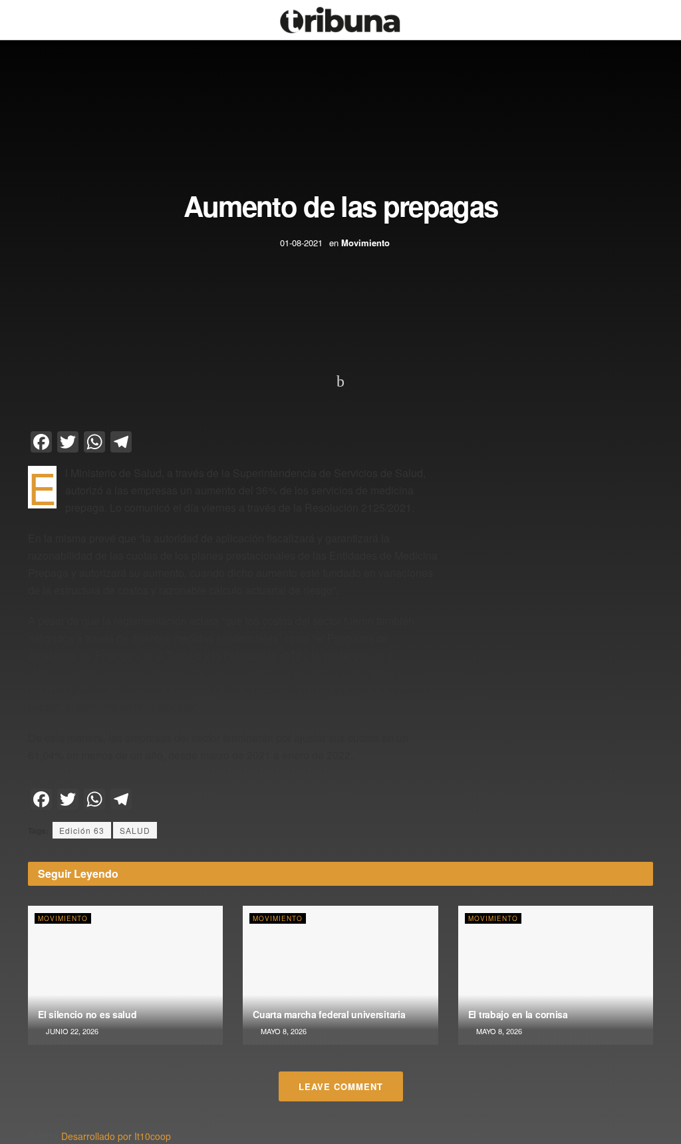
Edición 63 (81, 830)
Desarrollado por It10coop (116, 1136)
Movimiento (365, 242)
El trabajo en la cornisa (518, 1014)
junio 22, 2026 (71, 1031)
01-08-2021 (301, 242)
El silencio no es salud (87, 1014)
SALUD (135, 830)
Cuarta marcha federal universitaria (329, 1014)
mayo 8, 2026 (283, 1031)
